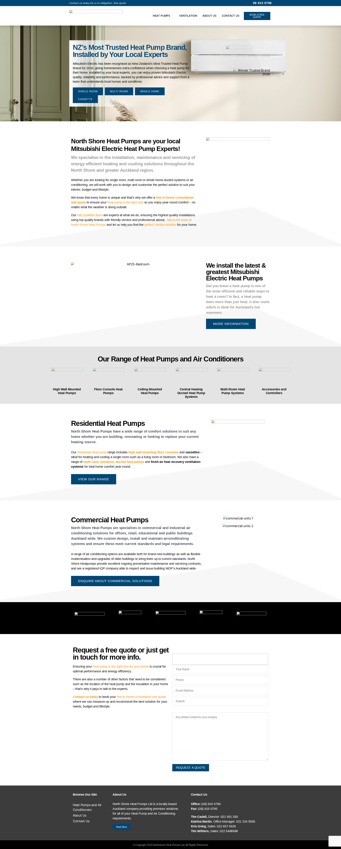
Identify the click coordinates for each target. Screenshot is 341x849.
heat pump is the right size (125, 202)
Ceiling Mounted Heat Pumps (150, 391)
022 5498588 (229, 831)
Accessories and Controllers (274, 391)
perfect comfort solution (160, 224)
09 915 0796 (262, 3)
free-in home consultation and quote (141, 697)
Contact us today (85, 697)
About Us (209, 15)
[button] (74, 294)
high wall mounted (142, 452)
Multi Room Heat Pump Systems (232, 391)
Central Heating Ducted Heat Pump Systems (191, 393)
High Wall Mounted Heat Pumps (67, 391)
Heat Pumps (161, 15)
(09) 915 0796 (211, 804)
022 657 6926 (226, 826)
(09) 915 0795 (207, 809)
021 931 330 (229, 816)
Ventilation (188, 15)
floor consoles (167, 452)
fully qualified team (90, 215)
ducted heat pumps (130, 462)
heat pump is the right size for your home (121, 666)
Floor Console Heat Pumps (108, 391)
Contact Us (230, 15)
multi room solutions (98, 462)
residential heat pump (92, 452)
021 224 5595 (245, 821)
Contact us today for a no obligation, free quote (97, 3)
